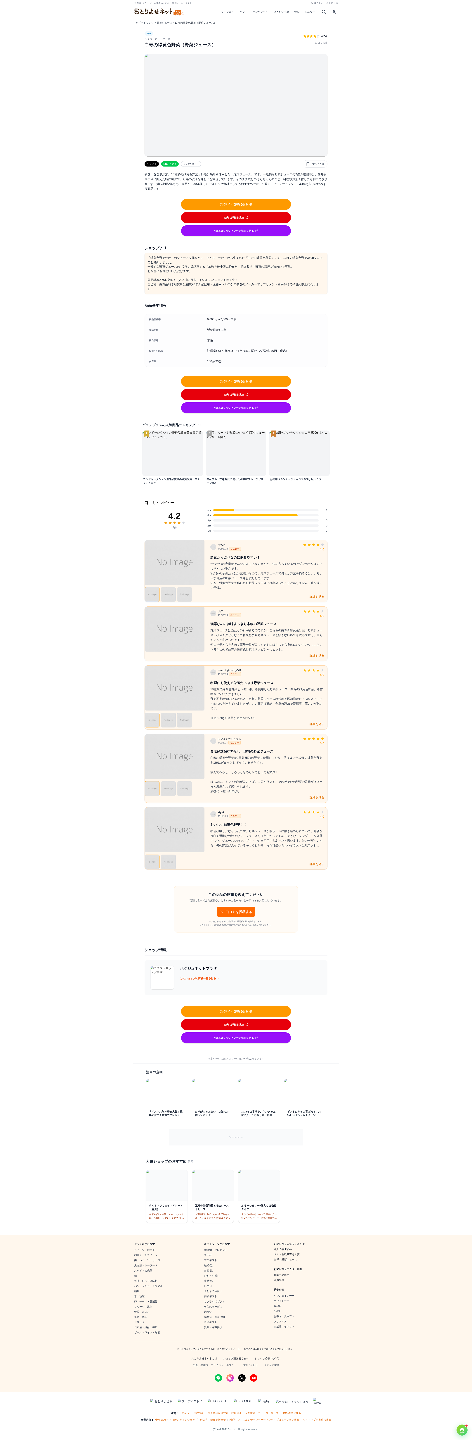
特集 (296, 11)
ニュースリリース (268, 1413)
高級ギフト (210, 1296)
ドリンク (148, 22)
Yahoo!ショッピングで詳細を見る (234, 230)
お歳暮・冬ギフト (284, 1326)
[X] (242, 1378)
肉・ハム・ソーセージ (147, 1260)
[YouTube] (253, 1378)
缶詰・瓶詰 (140, 1316)
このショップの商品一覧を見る (199, 978)
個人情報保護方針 (218, 1413)
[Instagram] (230, 1378)
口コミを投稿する (239, 912)
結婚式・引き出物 (214, 1316)
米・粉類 (139, 1296)
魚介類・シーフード (145, 1265)
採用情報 (236, 1413)
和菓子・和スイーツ (145, 1255)
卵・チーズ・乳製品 (145, 1301)
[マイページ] (334, 11)
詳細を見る (317, 596)
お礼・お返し (212, 1275)
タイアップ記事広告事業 (317, 1419)
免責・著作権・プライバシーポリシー (215, 1365)
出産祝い (209, 1270)
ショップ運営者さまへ (236, 1358)
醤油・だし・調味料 (145, 1280)
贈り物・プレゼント (215, 1249)
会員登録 (279, 1280)
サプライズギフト (214, 1301)
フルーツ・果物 (143, 1306)
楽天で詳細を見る (234, 217)
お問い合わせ (250, 1365)
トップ (136, 22)
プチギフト (210, 1260)
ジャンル (226, 11)
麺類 (136, 1291)
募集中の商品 (281, 1274)
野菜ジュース (164, 22)
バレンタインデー (284, 1295)
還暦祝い (209, 1280)
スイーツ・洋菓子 (144, 1249)
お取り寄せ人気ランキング (289, 1244)
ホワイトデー (281, 1300)
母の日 (278, 1305)
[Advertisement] (236, 1137)
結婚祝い (209, 1265)
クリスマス (280, 1321)
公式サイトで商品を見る (234, 204)
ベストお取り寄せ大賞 (287, 1254)
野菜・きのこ (142, 1311)
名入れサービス (213, 1306)
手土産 (208, 1255)
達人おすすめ (281, 11)
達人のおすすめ (283, 1249)
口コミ (321, 42)
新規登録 (333, 3)
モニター (310, 11)
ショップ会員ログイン (268, 1358)
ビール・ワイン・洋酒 (147, 1332)
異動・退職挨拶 (213, 1327)
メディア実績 (271, 1365)
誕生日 (208, 1286)
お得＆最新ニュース (285, 1259)
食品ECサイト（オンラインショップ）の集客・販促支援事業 (190, 1419)
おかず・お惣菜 (143, 1270)
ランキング (259, 11)
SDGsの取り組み (291, 1413)
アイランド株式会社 (193, 1413)
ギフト (243, 11)
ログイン (318, 3)
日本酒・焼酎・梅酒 (145, 1327)
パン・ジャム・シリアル (148, 1286)
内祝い (208, 1311)
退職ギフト (210, 1322)
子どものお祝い (213, 1291)
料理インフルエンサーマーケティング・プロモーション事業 (264, 1419)
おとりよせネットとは (204, 1358)
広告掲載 (250, 1413)
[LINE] (218, 1378)
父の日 (278, 1311)
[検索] (323, 11)
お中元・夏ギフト (284, 1316)
